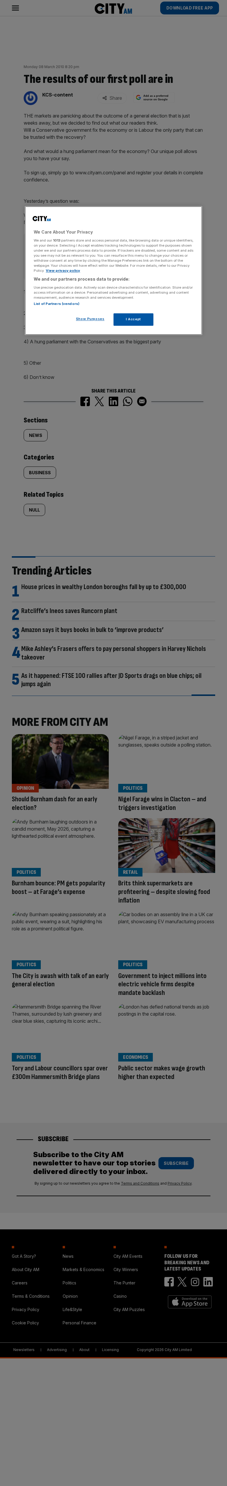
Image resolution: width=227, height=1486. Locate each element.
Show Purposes (90, 319)
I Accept (133, 319)
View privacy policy (63, 270)
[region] (113, 270)
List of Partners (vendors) (57, 304)
